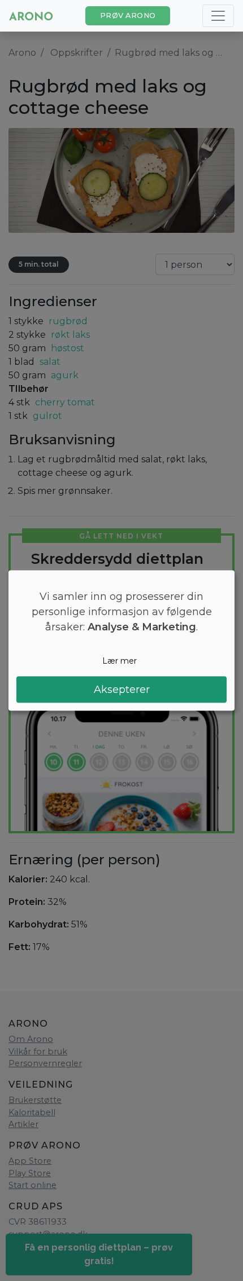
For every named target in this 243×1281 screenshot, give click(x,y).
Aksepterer (122, 689)
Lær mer (119, 661)
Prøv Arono (128, 15)
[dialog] (121, 641)
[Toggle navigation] (218, 16)
